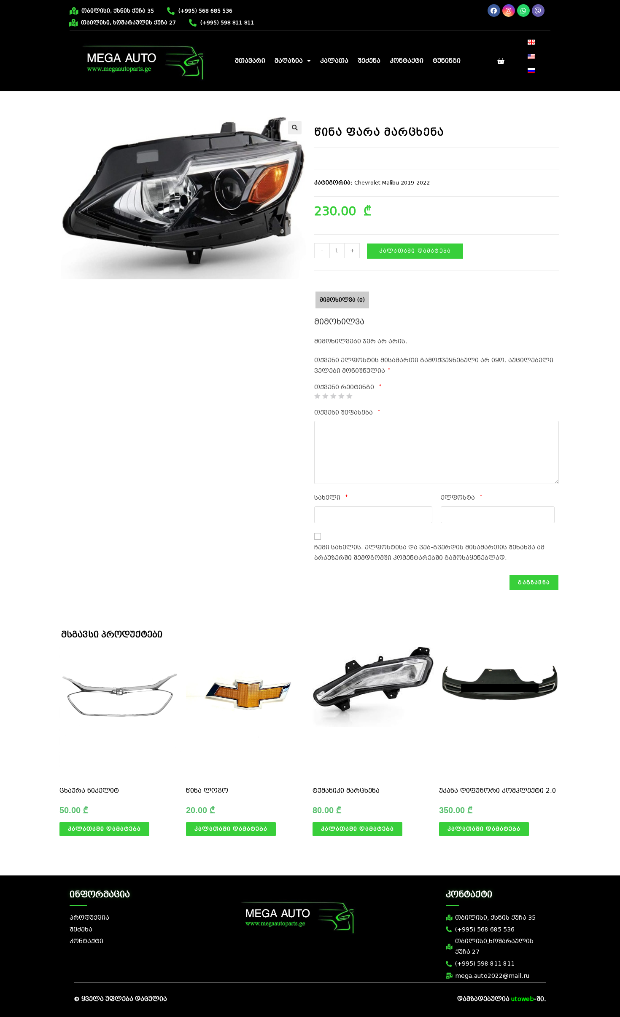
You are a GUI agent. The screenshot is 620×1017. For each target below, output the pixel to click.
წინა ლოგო (207, 791)
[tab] (342, 300)
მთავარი (250, 60)
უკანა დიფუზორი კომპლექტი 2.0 (497, 791)
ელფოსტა (461, 497)
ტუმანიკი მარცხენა (346, 791)
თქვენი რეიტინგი (347, 388)
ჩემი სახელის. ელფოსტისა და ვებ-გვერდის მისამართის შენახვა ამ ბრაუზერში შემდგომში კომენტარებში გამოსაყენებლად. (429, 553)
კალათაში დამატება (415, 251)
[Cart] (500, 61)
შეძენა (369, 60)
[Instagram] (508, 10)
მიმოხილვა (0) (342, 299)
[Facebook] (494, 10)
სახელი (331, 497)
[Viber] (538, 10)
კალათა (334, 60)
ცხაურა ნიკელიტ (89, 791)
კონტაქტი (406, 60)
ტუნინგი (447, 60)
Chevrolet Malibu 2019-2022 (392, 182)
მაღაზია (289, 60)
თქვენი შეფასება (347, 412)
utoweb (522, 999)
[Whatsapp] (523, 10)
